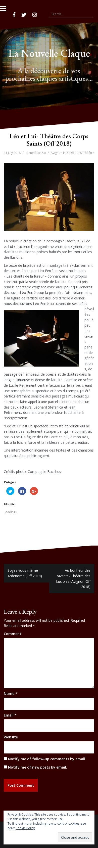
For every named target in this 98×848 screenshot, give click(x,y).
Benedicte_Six (36, 153)
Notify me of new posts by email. (37, 767)
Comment (12, 633)
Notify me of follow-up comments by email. (47, 758)
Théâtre (88, 153)
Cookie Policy (25, 828)
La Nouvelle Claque (49, 53)
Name (10, 693)
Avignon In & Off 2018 (66, 153)
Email (10, 715)
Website (11, 737)
